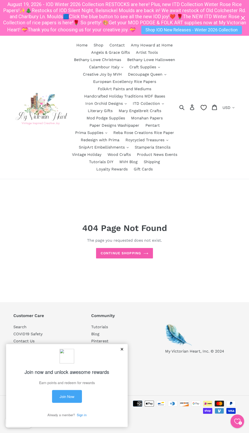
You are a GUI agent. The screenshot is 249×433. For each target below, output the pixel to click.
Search (20, 327)
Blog (95, 334)
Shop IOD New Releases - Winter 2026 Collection (191, 29)
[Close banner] (243, 18)
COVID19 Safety (28, 334)
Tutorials (99, 327)
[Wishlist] (203, 107)
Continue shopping (121, 253)
